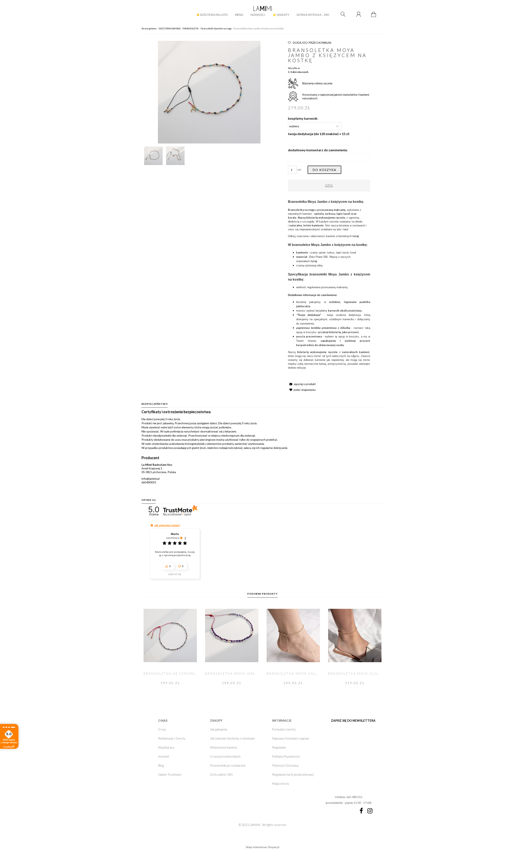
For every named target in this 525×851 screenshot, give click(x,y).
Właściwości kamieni (223, 747)
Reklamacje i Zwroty (171, 738)
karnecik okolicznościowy (344, 310)
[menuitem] (212, 14)
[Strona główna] (262, 8)
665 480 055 (354, 797)
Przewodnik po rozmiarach (227, 765)
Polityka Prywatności (286, 756)
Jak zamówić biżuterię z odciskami (232, 738)
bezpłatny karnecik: (303, 118)
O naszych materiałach (225, 756)
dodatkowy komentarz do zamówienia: (318, 150)
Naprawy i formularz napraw (290, 738)
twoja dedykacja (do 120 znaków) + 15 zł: (319, 134)
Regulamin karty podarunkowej (292, 774)
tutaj (313, 261)
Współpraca (166, 747)
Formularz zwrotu (284, 729)
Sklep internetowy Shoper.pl (262, 847)
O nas (162, 729)
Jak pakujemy (218, 729)
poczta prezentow (308, 336)
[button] (302, 384)
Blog (161, 765)
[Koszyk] (374, 16)
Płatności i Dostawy (285, 765)
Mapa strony (280, 783)
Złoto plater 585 (221, 774)
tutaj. (355, 236)
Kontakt (163, 756)
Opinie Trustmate (169, 774)
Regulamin (279, 747)
